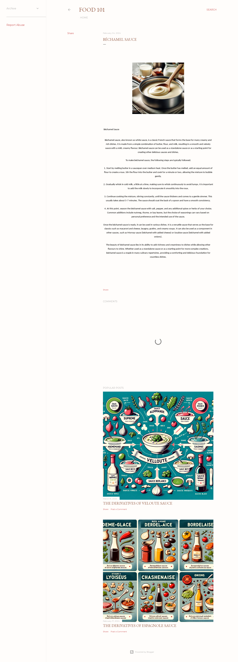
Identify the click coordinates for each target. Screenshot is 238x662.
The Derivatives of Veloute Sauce (137, 503)
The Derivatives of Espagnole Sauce (139, 625)
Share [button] (70, 33)
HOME (84, 17)
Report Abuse (15, 25)
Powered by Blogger (144, 652)
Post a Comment (119, 509)
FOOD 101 (92, 9)
